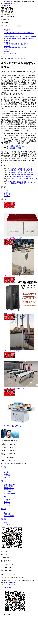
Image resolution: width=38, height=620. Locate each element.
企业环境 (25, 33)
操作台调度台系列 (10, 36)
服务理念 (7, 48)
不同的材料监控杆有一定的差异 (21, 176)
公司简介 (7, 31)
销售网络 (13, 48)
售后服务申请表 (21, 48)
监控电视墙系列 (30, 36)
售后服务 (7, 46)
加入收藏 (3, 5)
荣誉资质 (31, 33)
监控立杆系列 (20, 36)
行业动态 (13, 44)
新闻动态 (3, 497)
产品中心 (3, 481)
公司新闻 (7, 44)
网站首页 (7, 29)
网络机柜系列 (8, 490)
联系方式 (7, 53)
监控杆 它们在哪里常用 (18, 184)
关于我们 (3, 467)
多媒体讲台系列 (17, 38)
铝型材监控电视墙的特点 (17, 146)
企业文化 (19, 33)
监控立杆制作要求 (15, 148)
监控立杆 (9, 1)
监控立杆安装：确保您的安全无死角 (22, 172)
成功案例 (7, 40)
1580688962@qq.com (11, 460)
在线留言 (13, 53)
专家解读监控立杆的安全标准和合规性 (23, 182)
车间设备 (7, 49)
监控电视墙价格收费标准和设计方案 (22, 174)
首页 (9, 58)
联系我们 (10, 5)
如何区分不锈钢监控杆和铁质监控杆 (22, 169)
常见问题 (25, 44)
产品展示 (7, 35)
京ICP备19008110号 (12, 582)
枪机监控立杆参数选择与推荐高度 (21, 171)
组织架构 (13, 33)
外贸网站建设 (12, 584)
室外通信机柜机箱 (27, 38)
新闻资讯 (7, 42)
